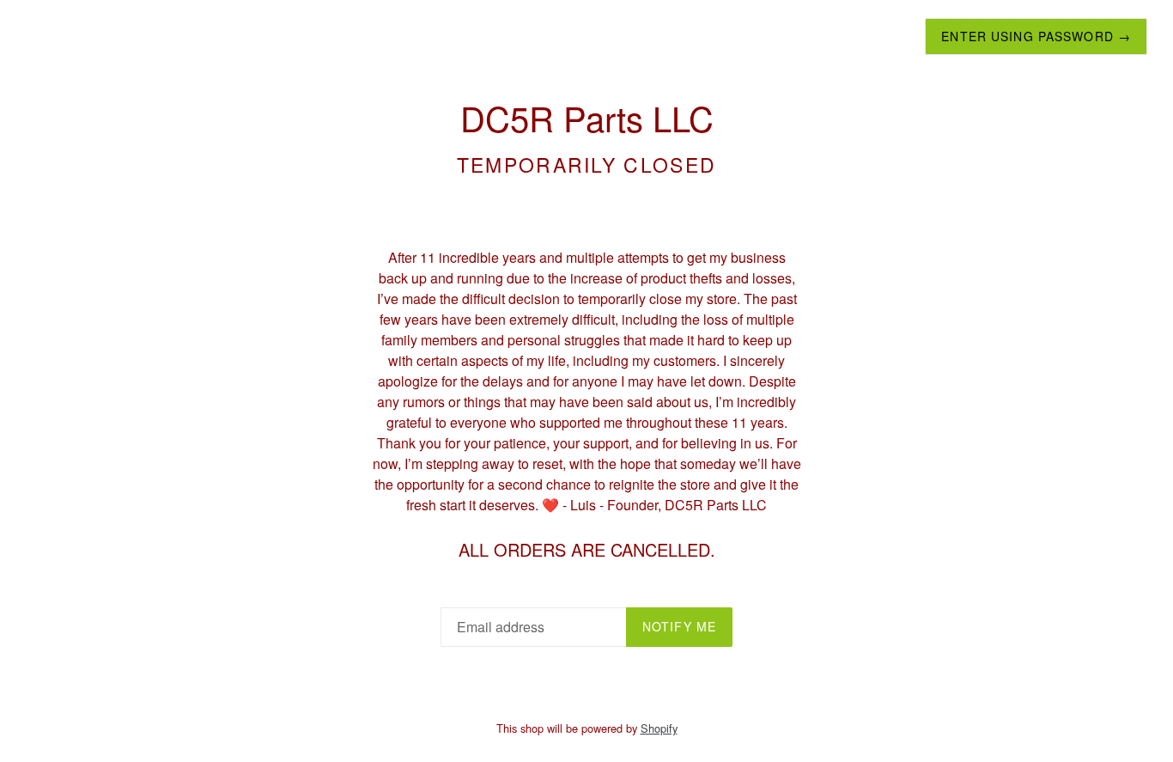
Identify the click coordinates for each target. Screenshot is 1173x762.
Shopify (659, 728)
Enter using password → (1036, 36)
